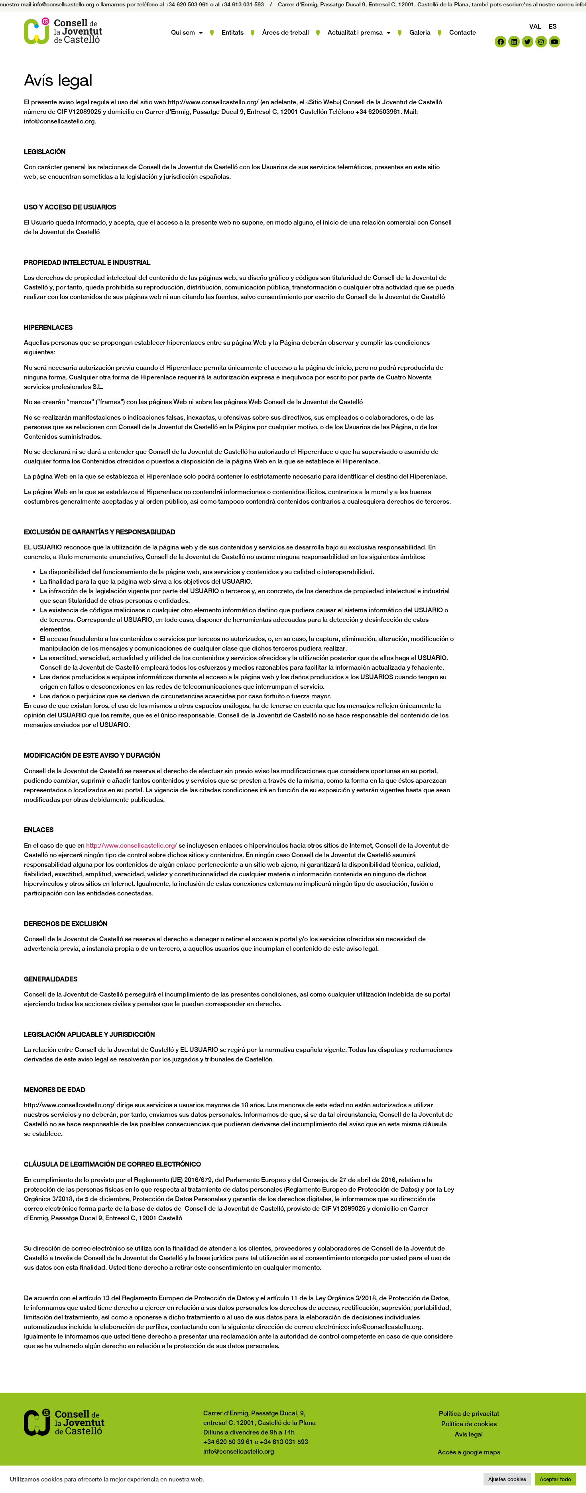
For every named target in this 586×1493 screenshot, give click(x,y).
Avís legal (469, 1434)
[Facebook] (500, 41)
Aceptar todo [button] (555, 1479)
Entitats (233, 32)
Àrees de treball (285, 32)
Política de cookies (469, 1424)
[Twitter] (527, 41)
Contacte (462, 32)
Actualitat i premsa (355, 32)
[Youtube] (554, 41)
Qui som (183, 32)
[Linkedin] (514, 41)
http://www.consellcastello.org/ (131, 845)
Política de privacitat (469, 1413)
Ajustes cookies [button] (507, 1479)
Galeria (420, 32)
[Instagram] (541, 41)
